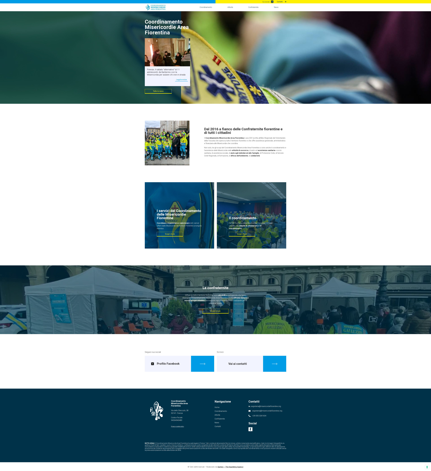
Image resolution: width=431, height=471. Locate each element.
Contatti (218, 426)
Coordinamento (206, 7)
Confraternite (253, 7)
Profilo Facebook (168, 363)
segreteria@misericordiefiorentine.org (264, 406)
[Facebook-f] (250, 429)
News (276, 7)
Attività (230, 7)
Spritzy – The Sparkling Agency (230, 467)
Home (217, 407)
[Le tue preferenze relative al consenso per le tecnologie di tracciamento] (427, 467)
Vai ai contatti (237, 363)
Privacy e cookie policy (177, 426)
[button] (157, 41)
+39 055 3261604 (259, 416)
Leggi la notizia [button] (181, 82)
